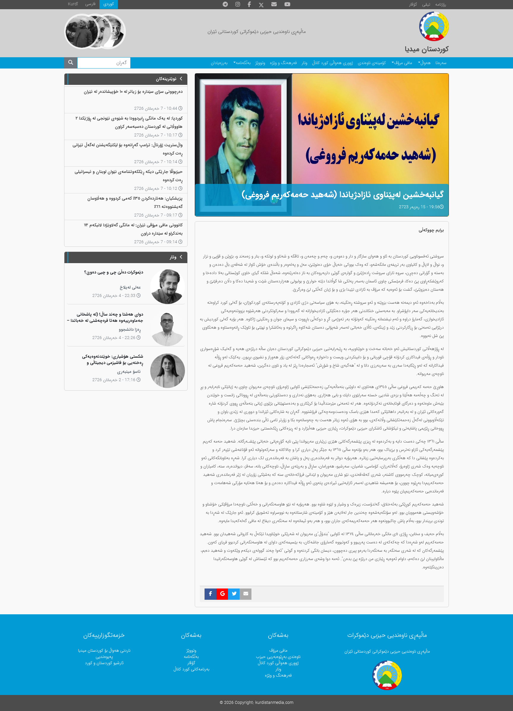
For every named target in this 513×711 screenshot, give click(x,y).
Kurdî (73, 4)
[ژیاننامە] (82, 31)
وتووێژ (260, 63)
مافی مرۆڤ (403, 63)
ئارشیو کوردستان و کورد (104, 663)
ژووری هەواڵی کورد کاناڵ (332, 63)
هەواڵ (425, 63)
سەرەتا (441, 63)
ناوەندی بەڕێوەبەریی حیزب (278, 656)
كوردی (108, 4)
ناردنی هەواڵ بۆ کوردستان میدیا (104, 650)
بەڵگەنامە (243, 63)
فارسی (90, 4)
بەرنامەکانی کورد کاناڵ (191, 669)
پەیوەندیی (104, 656)
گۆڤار (413, 4)
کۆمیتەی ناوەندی (372, 63)
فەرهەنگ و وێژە (283, 63)
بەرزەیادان (219, 63)
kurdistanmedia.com (274, 703)
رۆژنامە (440, 4)
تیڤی (426, 4)
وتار (304, 63)
